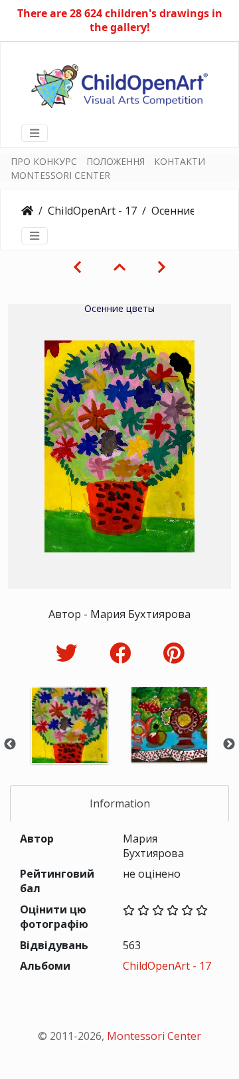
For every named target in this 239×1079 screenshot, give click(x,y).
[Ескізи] (119, 267)
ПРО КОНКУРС (44, 161)
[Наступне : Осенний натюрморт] (161, 267)
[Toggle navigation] (34, 133)
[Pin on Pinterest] (173, 653)
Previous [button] (10, 744)
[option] (70, 743)
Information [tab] (120, 803)
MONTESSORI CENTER (60, 175)
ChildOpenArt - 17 (92, 210)
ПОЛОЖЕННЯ (115, 161)
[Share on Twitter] (69, 653)
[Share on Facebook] (123, 653)
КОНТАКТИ (179, 161)
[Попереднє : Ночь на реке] (77, 267)
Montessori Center (154, 1036)
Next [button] (229, 744)
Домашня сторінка (27, 211)
